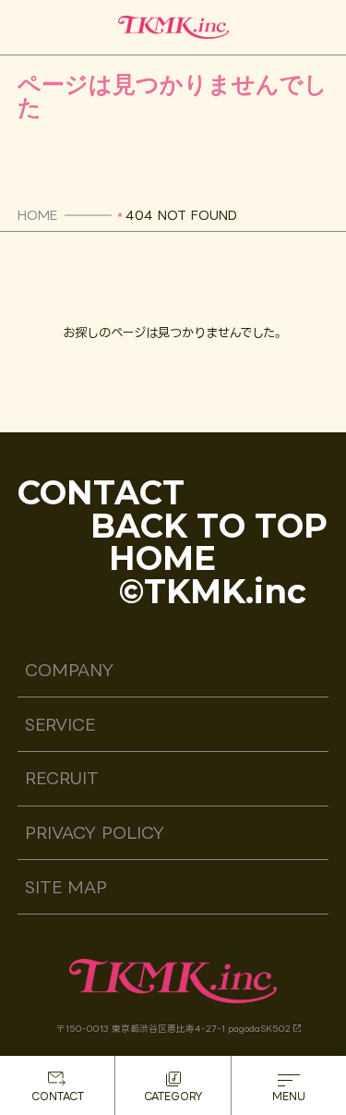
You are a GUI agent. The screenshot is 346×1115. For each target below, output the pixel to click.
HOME (37, 215)
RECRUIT (62, 778)
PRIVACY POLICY (94, 833)
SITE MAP (66, 887)
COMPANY (69, 670)
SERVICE (60, 724)
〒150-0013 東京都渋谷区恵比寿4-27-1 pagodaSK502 (173, 1029)
